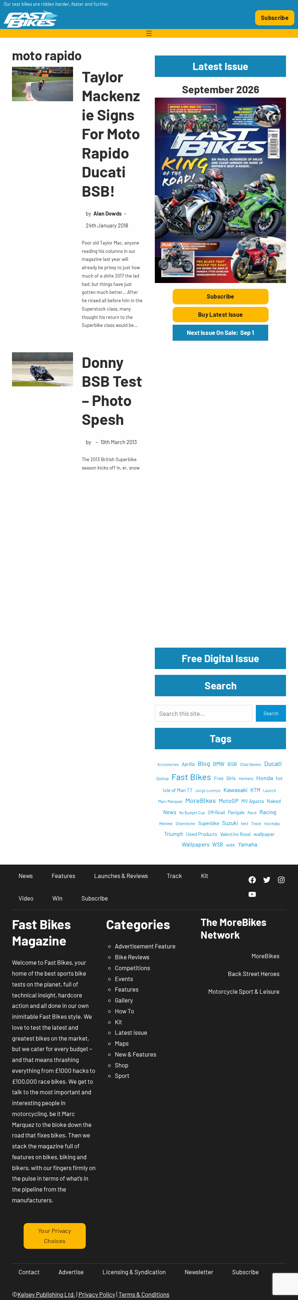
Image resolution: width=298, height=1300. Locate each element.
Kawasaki (235, 789)
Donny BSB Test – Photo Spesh (112, 390)
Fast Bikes (191, 776)
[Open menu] (149, 33)
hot (279, 778)
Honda (264, 777)
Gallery (124, 1000)
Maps (122, 1043)
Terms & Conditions (143, 1294)
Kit (118, 1021)
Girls (231, 778)
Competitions (132, 967)
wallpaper (264, 834)
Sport (122, 1075)
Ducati (273, 763)
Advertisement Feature (145, 946)
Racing (267, 811)
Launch (269, 790)
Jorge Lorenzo (208, 790)
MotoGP (228, 800)
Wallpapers (195, 844)
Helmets (246, 778)
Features (126, 989)
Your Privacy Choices (54, 1235)
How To (124, 1010)
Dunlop (162, 778)
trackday (272, 823)
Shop (121, 1065)
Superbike (208, 823)
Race (252, 812)
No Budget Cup (192, 812)
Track (256, 823)
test (244, 823)
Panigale (236, 812)
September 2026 (220, 89)
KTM (255, 790)
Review (166, 823)
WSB (217, 844)
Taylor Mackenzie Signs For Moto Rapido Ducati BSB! (111, 133)
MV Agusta (252, 801)
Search (270, 713)
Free (219, 778)
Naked (274, 801)
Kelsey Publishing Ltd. (46, 1294)
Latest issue (131, 1032)
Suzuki (230, 822)
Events (124, 978)
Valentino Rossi (235, 834)
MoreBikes (200, 800)
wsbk (230, 844)
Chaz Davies (250, 764)
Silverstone (185, 823)
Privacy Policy (96, 1294)
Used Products (201, 834)
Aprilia (188, 764)
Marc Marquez (170, 801)
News (169, 812)
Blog (204, 763)
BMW (219, 764)
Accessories (168, 764)
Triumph (173, 834)
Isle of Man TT (178, 790)
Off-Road (216, 812)
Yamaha (247, 844)
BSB (232, 764)
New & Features (135, 1054)
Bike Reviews (132, 956)
